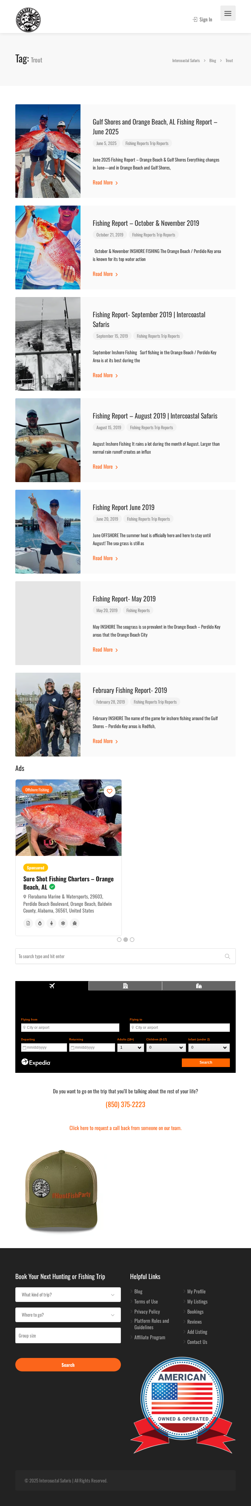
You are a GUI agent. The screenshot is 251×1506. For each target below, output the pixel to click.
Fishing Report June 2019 (124, 507)
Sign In (205, 19)
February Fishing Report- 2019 (130, 690)
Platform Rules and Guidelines (151, 1324)
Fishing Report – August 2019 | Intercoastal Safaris (155, 415)
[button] (68, 1294)
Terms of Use (146, 1301)
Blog (138, 1291)
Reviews (194, 1321)
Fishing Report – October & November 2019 (146, 223)
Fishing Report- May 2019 (124, 598)
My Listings (197, 1301)
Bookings (195, 1311)
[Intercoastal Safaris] (28, 19)
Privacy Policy (147, 1311)
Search (68, 1364)
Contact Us (197, 1342)
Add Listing (197, 1332)
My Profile (196, 1291)
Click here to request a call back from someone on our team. (125, 1128)
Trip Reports (159, 143)
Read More (103, 182)
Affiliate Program (149, 1337)
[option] (68, 854)
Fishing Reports (137, 143)
